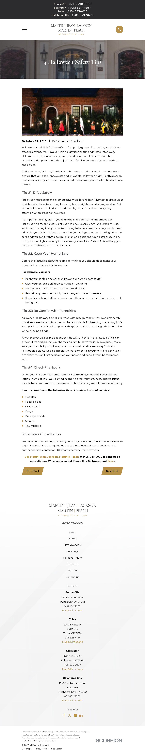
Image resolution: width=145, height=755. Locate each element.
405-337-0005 (72, 523)
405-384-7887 (72, 664)
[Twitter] (69, 715)
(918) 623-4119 (77, 11)
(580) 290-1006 (80, 4)
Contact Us (72, 577)
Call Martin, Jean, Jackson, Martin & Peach (52, 456)
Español (72, 570)
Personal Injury (72, 557)
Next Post (112, 471)
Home (72, 538)
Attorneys (72, 551)
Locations (72, 564)
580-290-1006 (72, 606)
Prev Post (33, 471)
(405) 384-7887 (79, 8)
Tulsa (110, 461)
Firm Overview (72, 544)
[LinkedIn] (81, 715)
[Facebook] (64, 715)
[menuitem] (26, 749)
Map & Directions (72, 610)
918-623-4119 (72, 637)
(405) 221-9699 (83, 15)
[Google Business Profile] (75, 715)
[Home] (71, 29)
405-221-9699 (72, 696)
